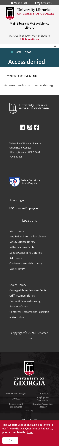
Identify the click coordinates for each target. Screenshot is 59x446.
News (28, 51)
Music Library (17, 268)
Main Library (16, 231)
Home (18, 51)
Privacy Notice (15, 428)
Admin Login (16, 200)
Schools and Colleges (16, 393)
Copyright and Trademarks (16, 405)
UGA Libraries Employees (23, 208)
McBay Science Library (22, 241)
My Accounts (44, 3)
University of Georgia (29, 373)
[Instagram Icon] (29, 128)
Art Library (15, 258)
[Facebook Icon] (36, 128)
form (30, 432)
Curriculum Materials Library (25, 263)
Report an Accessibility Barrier (43, 405)
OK (10, 440)
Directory (43, 393)
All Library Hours (29, 39)
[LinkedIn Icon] (22, 128)
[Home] (30, 13)
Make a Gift (20, 3)
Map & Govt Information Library (27, 236)
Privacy (29, 410)
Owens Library (17, 284)
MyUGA (16, 399)
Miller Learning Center (22, 247)
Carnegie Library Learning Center (28, 290)
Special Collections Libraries (25, 252)
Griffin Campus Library (22, 295)
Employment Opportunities (43, 398)
